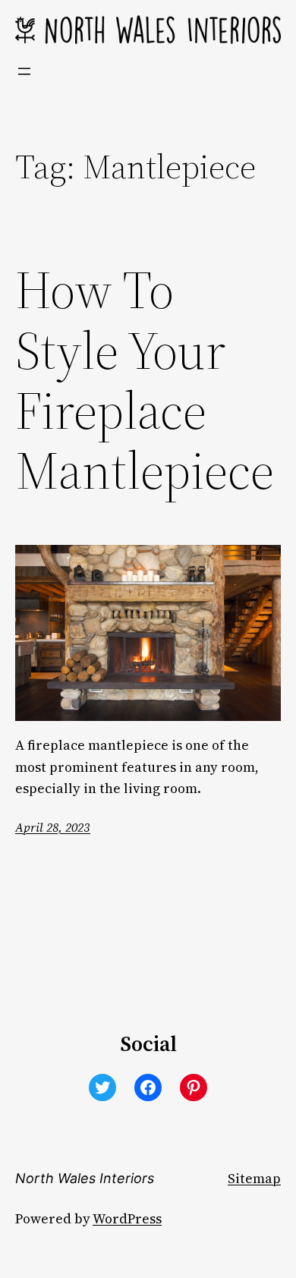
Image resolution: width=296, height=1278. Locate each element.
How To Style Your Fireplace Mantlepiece (144, 380)
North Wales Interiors (84, 1178)
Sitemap (254, 1178)
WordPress (127, 1219)
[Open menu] (24, 71)
